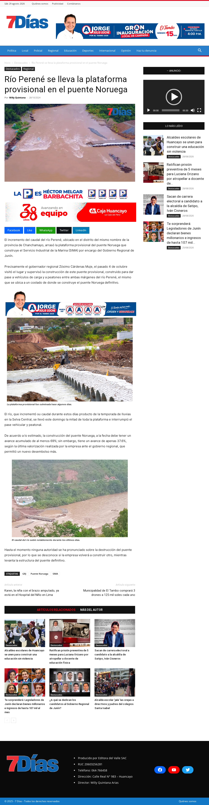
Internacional (107, 50)
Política (11, 50)
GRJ (24, 573)
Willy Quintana (17, 97)
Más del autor (91, 609)
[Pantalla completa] (199, 110)
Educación (70, 50)
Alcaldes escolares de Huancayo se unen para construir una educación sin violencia (24, 654)
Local (25, 50)
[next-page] (13, 720)
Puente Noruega (39, 573)
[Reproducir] (149, 110)
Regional (53, 50)
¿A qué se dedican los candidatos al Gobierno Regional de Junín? (69, 704)
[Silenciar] (193, 110)
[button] (200, 51)
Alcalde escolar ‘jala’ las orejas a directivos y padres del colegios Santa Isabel (114, 704)
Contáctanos (73, 3)
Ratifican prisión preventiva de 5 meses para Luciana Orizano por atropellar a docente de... (185, 173)
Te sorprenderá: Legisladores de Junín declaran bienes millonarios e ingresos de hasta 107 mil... (184, 233)
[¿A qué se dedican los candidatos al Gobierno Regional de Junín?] (69, 682)
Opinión (126, 50)
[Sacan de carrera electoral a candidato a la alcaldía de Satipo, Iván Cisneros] (114, 633)
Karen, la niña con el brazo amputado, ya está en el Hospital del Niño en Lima (31, 593)
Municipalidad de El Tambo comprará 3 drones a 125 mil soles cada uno (109, 593)
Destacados (21, 62)
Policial (38, 50)
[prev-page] (7, 720)
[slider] (170, 110)
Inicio (7, 62)
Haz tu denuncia (146, 50)
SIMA (55, 573)
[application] (174, 97)
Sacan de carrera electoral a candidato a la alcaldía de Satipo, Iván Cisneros (111, 654)
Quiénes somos (40, 3)
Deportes (87, 50)
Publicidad (57, 3)
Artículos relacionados (56, 609)
